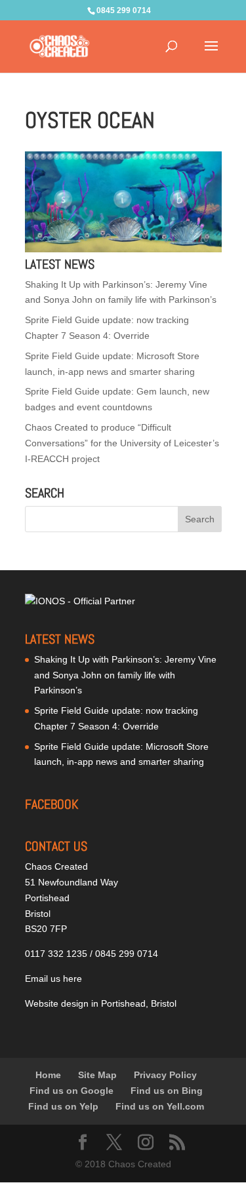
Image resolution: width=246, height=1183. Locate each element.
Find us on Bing (167, 1090)
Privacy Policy (165, 1075)
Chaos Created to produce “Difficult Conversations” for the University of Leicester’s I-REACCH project (122, 443)
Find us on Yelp (63, 1106)
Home (48, 1075)
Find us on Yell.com (159, 1106)
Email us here (53, 978)
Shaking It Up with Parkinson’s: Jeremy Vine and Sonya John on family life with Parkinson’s (125, 675)
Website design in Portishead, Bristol (100, 1003)
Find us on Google (71, 1090)
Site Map (97, 1075)
